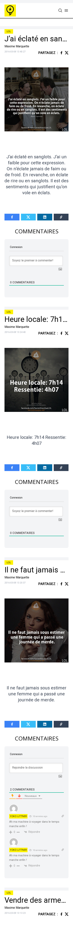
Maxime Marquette (16, 46)
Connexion (15, 247)
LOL (9, 31)
